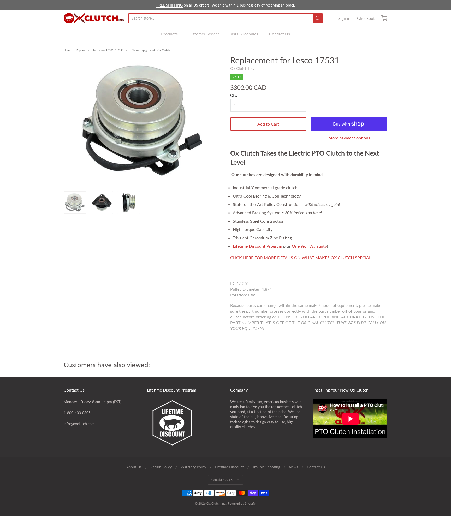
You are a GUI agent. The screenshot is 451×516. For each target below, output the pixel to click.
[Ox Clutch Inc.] (94, 18)
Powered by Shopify (242, 503)
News (293, 467)
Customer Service (203, 33)
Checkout (366, 18)
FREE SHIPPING (169, 5)
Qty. (233, 95)
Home (67, 50)
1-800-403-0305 (77, 413)
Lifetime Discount (229, 467)
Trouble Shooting (266, 467)
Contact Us (279, 33)
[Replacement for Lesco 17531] (75, 202)
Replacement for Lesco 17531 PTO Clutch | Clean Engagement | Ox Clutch (123, 50)
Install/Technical (244, 33)
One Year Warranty (309, 246)
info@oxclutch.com (79, 424)
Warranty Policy (193, 467)
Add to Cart (268, 123)
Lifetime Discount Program (257, 246)
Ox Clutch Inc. (242, 68)
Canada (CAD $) (222, 480)
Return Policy (161, 467)
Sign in (344, 18)
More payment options (349, 137)
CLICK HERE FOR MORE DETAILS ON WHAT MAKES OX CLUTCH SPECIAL (300, 257)
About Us (133, 467)
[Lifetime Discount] (184, 422)
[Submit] (318, 18)
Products (169, 33)
